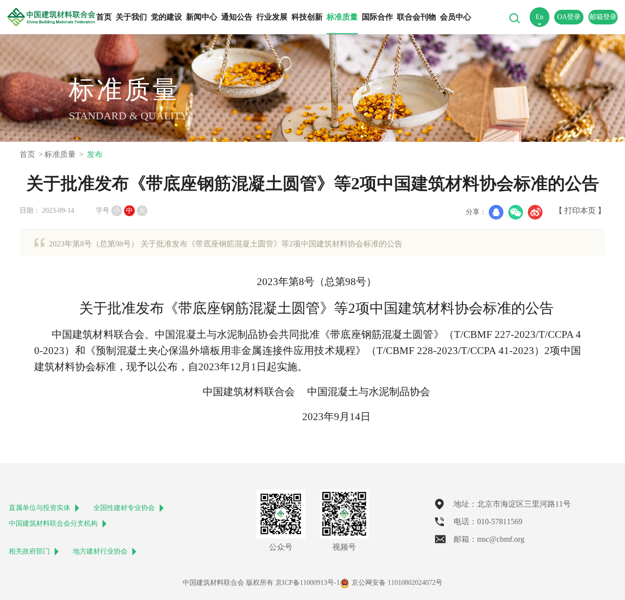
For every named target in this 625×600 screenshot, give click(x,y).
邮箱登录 (603, 17)
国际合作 (377, 17)
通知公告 (236, 17)
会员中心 (455, 17)
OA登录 (569, 17)
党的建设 (166, 17)
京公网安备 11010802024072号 (396, 582)
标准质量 (342, 17)
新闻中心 (201, 17)
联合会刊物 (416, 17)
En (539, 17)
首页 (104, 17)
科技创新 (307, 17)
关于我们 (131, 17)
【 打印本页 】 (580, 210)
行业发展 (272, 17)
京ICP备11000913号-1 (307, 582)
